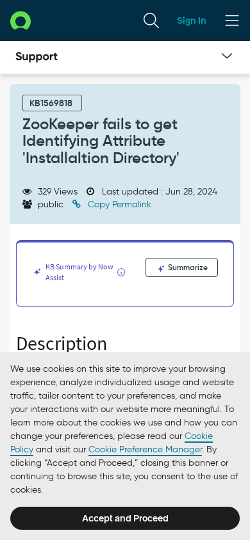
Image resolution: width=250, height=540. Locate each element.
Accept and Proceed (125, 518)
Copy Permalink (118, 204)
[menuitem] (151, 20)
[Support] (36, 57)
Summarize (187, 267)
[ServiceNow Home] (20, 20)
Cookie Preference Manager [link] (145, 449)
